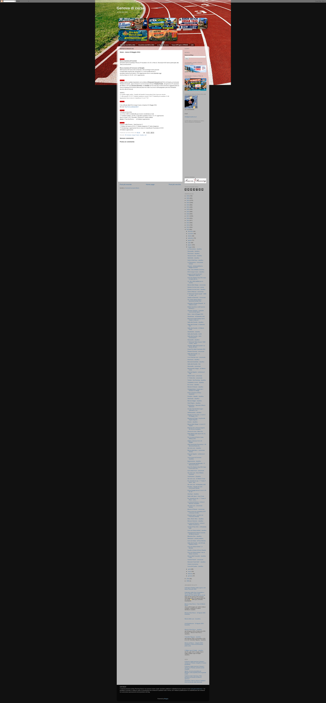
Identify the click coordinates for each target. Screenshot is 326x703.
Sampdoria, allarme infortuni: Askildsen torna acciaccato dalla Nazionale (195, 681)
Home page (150, 184)
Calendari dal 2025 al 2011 (127, 45)
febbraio (190, 573)
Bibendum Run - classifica (194, 536)
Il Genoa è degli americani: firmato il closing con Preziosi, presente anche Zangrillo (194, 668)
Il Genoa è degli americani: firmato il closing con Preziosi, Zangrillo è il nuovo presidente (195, 663)
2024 (188, 200)
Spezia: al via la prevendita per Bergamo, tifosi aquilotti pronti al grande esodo (195, 673)
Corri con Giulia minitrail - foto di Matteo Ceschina (196, 553)
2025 (188, 198)
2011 (188, 229)
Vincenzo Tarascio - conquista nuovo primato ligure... (196, 311)
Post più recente (126, 184)
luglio (189, 242)
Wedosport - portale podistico (195, 538)
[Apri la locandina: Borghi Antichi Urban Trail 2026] (193, 23)
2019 (188, 211)
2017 (188, 216)
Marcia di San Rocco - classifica (193, 629)
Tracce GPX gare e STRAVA (180, 45)
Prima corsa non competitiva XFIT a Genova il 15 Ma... (197, 512)
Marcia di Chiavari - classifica (195, 387)
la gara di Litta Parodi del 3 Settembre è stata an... (195, 275)
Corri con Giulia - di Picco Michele (197, 540)
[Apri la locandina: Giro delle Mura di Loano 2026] (132, 35)
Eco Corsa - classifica (193, 384)
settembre (191, 238)
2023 (188, 202)
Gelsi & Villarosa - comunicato (196, 291)
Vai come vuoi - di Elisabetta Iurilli (196, 484)
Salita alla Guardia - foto (194, 364)
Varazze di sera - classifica (195, 255)
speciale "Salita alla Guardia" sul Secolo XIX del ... (196, 346)
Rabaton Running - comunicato (196, 351)
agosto (190, 240)
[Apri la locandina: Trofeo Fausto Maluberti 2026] (132, 23)
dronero (129, 135)
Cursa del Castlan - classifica (195, 566)
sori (145, 135)
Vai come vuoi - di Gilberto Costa (196, 478)
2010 (188, 578)
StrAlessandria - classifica (194, 412)
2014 (188, 222)
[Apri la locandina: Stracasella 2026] (163, 23)
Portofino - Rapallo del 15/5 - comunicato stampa (195, 487)
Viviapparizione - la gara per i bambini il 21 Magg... (195, 390)
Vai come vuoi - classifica (194, 448)
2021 (188, 207)
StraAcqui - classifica (193, 494)
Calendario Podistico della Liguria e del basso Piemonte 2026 (195, 588)
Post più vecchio (175, 184)
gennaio (190, 576)
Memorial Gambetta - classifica (196, 361)
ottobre (190, 236)
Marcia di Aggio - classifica (195, 400)
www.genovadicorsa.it (196, 688)
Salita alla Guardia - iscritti (195, 334)
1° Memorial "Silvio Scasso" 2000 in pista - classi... (196, 342)
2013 (188, 225)
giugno (190, 244)
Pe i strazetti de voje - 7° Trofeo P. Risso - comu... (197, 499)
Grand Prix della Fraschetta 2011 (196, 349)
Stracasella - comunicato (194, 366)
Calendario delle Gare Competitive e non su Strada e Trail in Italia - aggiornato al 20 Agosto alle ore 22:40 (195, 594)
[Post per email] (144, 132)
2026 (188, 196)
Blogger (166, 698)
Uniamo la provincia (193, 564)
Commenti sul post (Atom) (132, 188)
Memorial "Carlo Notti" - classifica (196, 562)
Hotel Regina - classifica (194, 403)
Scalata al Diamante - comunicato (197, 297)
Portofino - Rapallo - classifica (195, 396)
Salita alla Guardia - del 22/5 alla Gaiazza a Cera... (196, 543)
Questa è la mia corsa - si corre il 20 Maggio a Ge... (196, 415)
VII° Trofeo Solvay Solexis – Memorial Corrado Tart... (195, 300)
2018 (188, 213)
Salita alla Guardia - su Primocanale (194, 354)
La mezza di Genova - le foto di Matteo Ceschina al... (196, 524)
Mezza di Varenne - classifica (195, 521)
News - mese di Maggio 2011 (195, 314)
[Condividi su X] (150, 133)
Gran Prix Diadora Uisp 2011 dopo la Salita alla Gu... (197, 278)
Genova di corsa (130, 8)
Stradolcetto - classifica (194, 331)
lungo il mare (135, 135)
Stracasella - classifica (193, 251)
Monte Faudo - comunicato (195, 375)
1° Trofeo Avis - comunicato (195, 378)
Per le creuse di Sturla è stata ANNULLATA (195, 438)
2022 (188, 205)
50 (125, 135)
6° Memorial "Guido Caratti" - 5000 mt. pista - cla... (197, 294)
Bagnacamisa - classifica (194, 461)
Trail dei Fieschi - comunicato (195, 559)
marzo (190, 571)
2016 (188, 218)
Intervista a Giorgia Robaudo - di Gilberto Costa (196, 304)
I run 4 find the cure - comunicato (196, 357)
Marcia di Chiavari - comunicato (196, 509)
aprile (189, 569)
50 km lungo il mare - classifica (196, 272)
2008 (188, 581)
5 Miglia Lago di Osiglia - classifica (194, 650)
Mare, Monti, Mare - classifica (195, 518)
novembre (191, 233)
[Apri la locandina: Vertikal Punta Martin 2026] (163, 35)
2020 (188, 209)
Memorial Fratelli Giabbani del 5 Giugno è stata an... (196, 319)
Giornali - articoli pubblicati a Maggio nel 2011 (195, 266)
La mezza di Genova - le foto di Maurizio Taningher (196, 502)
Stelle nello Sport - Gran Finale (196, 496)
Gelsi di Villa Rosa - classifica (195, 260)
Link (192, 45)
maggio (190, 247)
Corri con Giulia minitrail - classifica (197, 530)
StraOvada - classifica (193, 398)
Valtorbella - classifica (193, 258)
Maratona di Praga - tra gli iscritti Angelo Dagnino (196, 419)
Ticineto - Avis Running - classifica (197, 380)
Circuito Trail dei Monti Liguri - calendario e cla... (196, 409)
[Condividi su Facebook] (152, 133)
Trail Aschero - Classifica (194, 476)
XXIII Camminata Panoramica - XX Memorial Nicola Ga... (197, 445)
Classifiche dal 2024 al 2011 (146, 45)
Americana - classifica (193, 359)
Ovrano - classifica (192, 422)
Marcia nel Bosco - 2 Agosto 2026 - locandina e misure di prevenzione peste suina (194, 644)
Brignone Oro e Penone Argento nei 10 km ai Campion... (196, 428)
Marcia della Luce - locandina (192, 618)
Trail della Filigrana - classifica (193, 637)
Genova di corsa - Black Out (195, 431)
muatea (142, 135)
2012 (188, 227)
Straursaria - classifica (193, 253)
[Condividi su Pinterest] (153, 133)
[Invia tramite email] (147, 133)
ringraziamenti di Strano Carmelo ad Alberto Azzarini (196, 533)
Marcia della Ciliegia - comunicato (197, 285)
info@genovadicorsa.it (191, 116)
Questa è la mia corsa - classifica (196, 289)
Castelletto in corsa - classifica (196, 382)
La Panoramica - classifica (195, 249)
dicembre (190, 231)
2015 (188, 220)
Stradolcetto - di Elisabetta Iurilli (196, 316)
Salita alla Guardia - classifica (195, 322)
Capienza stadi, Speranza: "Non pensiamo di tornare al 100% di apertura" (193, 677)
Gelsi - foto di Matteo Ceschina (196, 269)
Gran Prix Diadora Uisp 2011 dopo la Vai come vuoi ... (197, 467)
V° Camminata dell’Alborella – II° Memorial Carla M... (196, 464)
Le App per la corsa (163, 45)
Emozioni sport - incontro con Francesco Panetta (195, 516)
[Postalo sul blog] (148, 133)
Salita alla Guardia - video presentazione (194, 337)
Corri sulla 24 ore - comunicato (196, 470)
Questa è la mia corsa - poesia (196, 287)
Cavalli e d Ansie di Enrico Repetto (197, 550)
